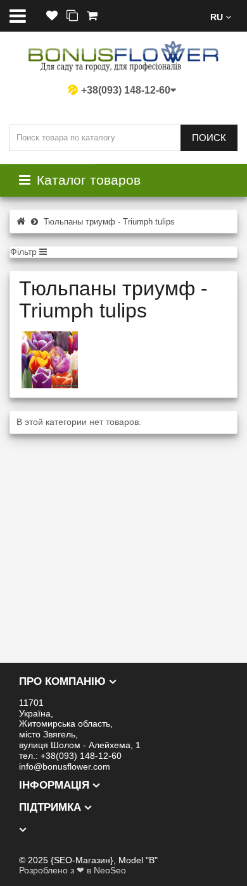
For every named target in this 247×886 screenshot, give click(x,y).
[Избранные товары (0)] (52, 16)
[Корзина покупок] (92, 16)
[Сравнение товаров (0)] (72, 16)
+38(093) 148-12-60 (125, 90)
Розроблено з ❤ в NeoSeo (72, 870)
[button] (220, 16)
